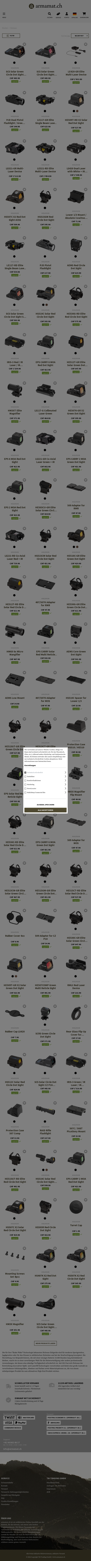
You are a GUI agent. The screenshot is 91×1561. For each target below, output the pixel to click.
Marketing (30, 785)
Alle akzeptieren (45, 810)
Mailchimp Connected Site (36, 793)
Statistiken (30, 777)
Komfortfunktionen (34, 781)
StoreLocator (31, 789)
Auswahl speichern (45, 805)
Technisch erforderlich (35, 773)
